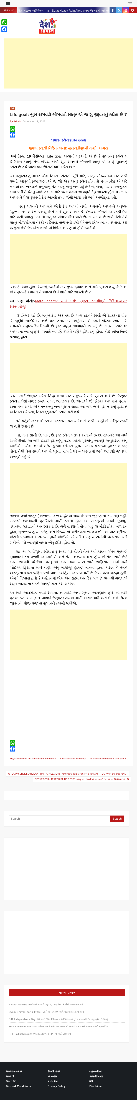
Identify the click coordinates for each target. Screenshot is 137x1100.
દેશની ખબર (54, 1071)
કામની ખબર (96, 1076)
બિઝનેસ (52, 1076)
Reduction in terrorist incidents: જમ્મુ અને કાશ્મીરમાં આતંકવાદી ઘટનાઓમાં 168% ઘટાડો (80, 779)
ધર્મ (12, 108)
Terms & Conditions (18, 1086)
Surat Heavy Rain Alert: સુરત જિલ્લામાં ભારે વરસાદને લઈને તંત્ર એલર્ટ (89, 10)
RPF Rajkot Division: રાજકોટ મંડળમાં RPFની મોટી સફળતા (40, 1033)
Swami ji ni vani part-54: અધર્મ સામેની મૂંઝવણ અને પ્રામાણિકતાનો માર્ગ (46, 1011)
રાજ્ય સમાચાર (14, 1071)
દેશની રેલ (11, 1081)
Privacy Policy (56, 1086)
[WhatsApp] (68, 129)
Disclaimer (96, 1086)
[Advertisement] (68, 63)
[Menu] (7, 3)
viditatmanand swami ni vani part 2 (108, 758)
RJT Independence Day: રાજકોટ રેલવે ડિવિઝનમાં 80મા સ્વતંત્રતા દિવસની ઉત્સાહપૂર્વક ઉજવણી (59, 1019)
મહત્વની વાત (96, 1071)
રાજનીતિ (11, 1076)
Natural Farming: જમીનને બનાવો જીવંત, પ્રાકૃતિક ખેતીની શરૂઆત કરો (46, 1004)
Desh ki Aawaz (80, 26)
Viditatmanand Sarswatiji (73, 758)
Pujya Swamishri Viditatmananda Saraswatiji (33, 758)
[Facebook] (68, 135)
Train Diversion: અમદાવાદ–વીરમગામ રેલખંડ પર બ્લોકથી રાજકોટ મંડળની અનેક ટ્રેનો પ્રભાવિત (58, 1026)
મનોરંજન (53, 1081)
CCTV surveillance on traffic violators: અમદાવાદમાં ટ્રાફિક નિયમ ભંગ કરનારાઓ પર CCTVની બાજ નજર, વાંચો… (69, 774)
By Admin (15, 121)
